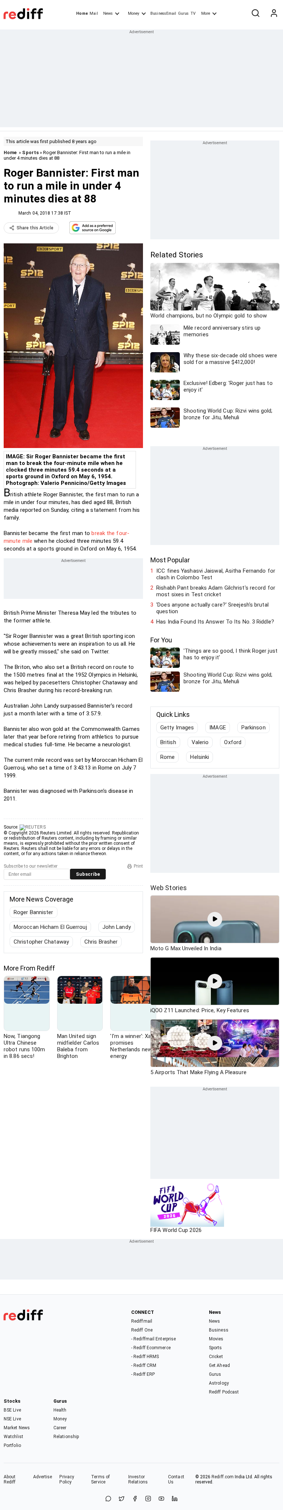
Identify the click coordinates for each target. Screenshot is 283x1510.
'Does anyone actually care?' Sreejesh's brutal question (212, 608)
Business (218, 1330)
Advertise (42, 1476)
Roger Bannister (33, 912)
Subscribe (88, 874)
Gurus (183, 13)
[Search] (255, 14)
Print (138, 866)
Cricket (216, 1356)
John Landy (116, 927)
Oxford (232, 742)
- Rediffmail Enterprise (153, 1338)
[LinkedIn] (175, 1499)
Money (133, 13)
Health (60, 1410)
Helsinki (199, 757)
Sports (30, 152)
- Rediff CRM (143, 1365)
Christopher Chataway (41, 941)
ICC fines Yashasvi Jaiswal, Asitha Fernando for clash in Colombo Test (215, 574)
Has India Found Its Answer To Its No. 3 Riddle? (215, 621)
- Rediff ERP (143, 1374)
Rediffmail (141, 1321)
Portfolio (12, 1445)
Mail (94, 13)
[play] (214, 919)
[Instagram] (148, 1499)
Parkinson (253, 727)
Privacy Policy (66, 1479)
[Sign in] (273, 14)
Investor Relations (138, 1479)
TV (193, 13)
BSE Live (12, 1410)
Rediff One (142, 1330)
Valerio (200, 742)
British (168, 742)
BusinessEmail (163, 13)
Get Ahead (219, 1365)
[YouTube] (161, 1499)
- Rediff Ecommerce (151, 1347)
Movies (216, 1338)
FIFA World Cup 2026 (176, 1230)
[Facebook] (135, 1499)
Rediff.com (223, 1476)
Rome (167, 757)
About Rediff (10, 1479)
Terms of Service (100, 1479)
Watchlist (13, 1436)
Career (60, 1427)
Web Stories (168, 888)
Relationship (66, 1436)
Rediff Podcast (224, 1392)
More (205, 13)
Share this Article (35, 227)
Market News (17, 1427)
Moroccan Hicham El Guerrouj (50, 927)
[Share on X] (122, 1499)
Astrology (219, 1383)
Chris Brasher (101, 941)
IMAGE (217, 727)
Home (82, 13)
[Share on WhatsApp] (108, 1499)
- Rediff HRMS (145, 1356)
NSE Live (12, 1419)
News (108, 13)
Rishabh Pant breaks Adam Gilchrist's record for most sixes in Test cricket (215, 591)
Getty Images (177, 727)
